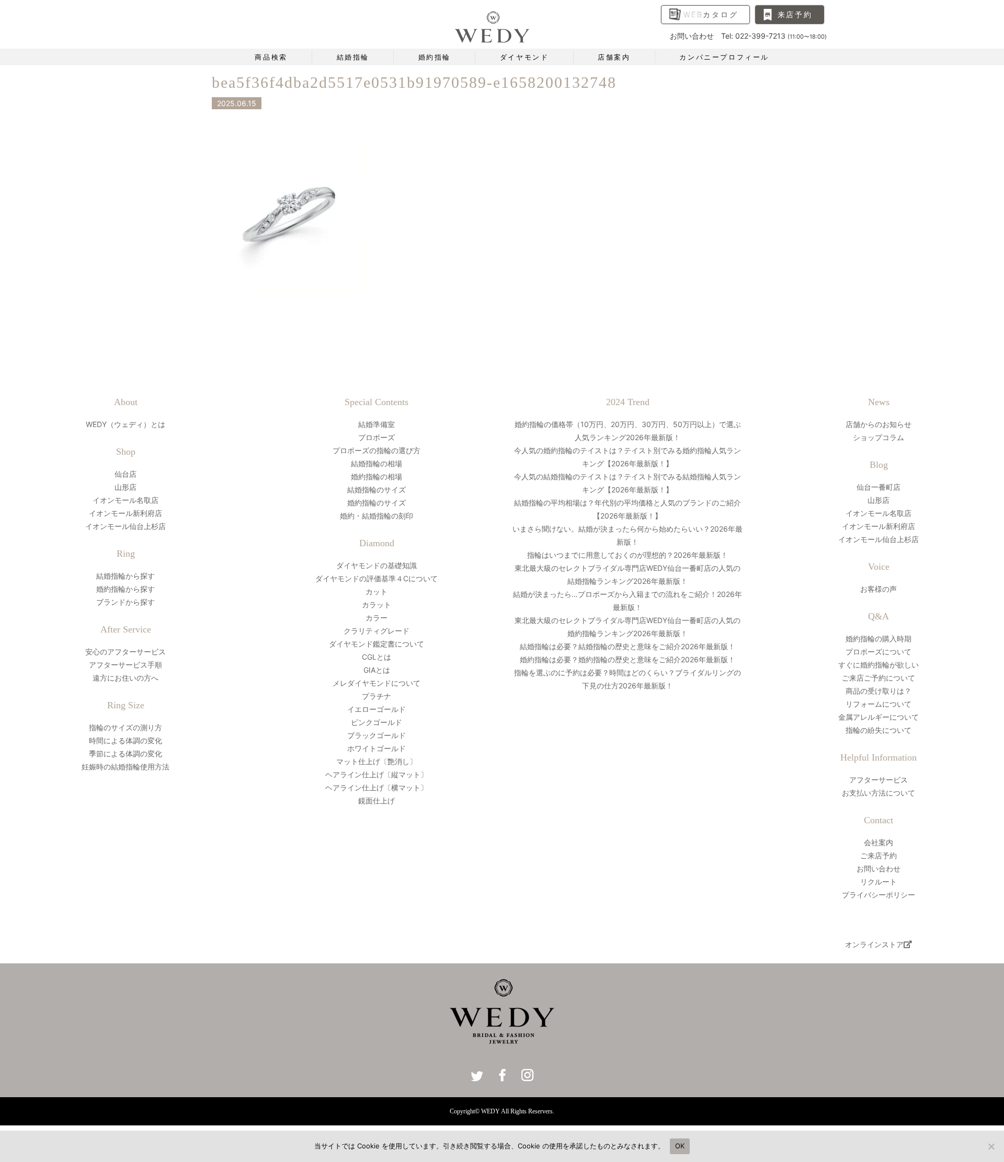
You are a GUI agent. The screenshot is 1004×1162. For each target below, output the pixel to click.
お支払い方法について (878, 792)
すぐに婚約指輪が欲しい (878, 664)
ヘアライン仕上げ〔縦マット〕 (376, 774)
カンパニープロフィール (724, 57)
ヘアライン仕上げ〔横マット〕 (376, 787)
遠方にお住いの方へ (125, 677)
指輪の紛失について (878, 730)
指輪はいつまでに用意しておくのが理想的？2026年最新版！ (627, 554)
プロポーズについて (878, 651)
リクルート (878, 881)
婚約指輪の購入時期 (878, 638)
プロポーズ (376, 437)
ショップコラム (878, 437)
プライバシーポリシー (878, 894)
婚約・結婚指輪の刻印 (376, 515)
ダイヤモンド (524, 57)
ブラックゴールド (376, 735)
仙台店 (125, 473)
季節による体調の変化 (125, 753)
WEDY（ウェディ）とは (125, 424)
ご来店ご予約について (878, 677)
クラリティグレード (376, 630)
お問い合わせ (878, 868)
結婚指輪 (353, 57)
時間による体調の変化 (125, 740)
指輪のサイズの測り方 (125, 727)
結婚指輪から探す (125, 575)
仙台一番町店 (878, 486)
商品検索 (271, 57)
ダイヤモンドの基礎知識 (376, 565)
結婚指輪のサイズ (376, 489)
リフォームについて (878, 703)
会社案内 (878, 842)
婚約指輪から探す (125, 588)
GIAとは (376, 669)
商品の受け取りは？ (878, 690)
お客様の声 (878, 588)
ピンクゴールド (376, 722)
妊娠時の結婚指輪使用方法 (125, 766)
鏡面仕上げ (376, 800)
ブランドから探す (125, 601)
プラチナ (376, 696)
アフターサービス (878, 779)
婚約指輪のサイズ (376, 502)
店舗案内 (614, 57)
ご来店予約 (878, 855)
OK (680, 1146)
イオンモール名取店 (125, 500)
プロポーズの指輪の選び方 (376, 450)
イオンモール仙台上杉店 (125, 526)
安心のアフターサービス (125, 651)
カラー (376, 617)
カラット (376, 604)
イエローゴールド (376, 709)
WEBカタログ (710, 14)
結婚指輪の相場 (376, 463)
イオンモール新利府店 (125, 513)
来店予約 (795, 14)
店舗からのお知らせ (878, 424)
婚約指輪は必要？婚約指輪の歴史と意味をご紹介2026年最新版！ (627, 659)
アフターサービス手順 (125, 664)
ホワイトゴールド (376, 748)
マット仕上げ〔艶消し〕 (376, 761)
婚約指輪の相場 (376, 476)
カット (376, 591)
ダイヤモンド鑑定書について (376, 643)
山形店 (125, 486)
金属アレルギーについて (878, 716)
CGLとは (376, 656)
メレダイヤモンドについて (376, 682)
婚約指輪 (434, 57)
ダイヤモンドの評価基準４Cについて (376, 578)
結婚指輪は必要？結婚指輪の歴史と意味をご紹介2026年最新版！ (627, 646)
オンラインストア (874, 944)
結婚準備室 (376, 424)
